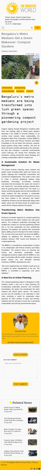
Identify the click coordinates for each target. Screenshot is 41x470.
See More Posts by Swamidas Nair (19, 342)
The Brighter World (13, 462)
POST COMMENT (20, 384)
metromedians (7, 88)
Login (38, 27)
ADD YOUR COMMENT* (10, 360)
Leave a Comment (20, 354)
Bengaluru (20, 91)
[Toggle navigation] (3, 28)
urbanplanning (20, 88)
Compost (30, 91)
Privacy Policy (26, 462)
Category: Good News (9, 51)
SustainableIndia (8, 91)
